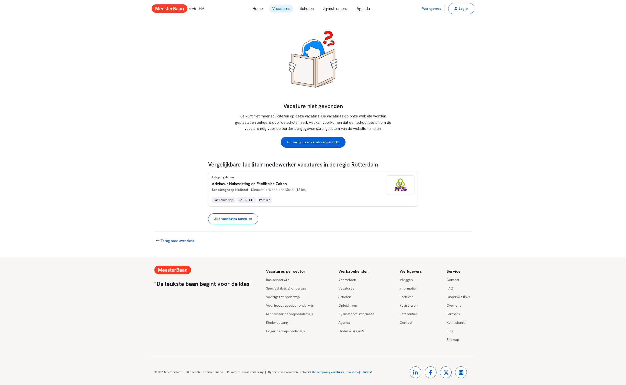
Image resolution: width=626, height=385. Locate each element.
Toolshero (352, 372)
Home (257, 8)
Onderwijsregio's (351, 331)
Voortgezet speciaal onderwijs (290, 305)
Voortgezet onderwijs (283, 297)
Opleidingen (347, 305)
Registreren (409, 305)
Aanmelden (347, 280)
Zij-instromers (335, 8)
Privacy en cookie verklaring (245, 372)
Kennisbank (456, 322)
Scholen (307, 8)
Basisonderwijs (277, 280)
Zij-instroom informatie (356, 314)
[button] (461, 8)
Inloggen (406, 280)
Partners (453, 314)
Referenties (409, 314)
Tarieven (407, 297)
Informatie (408, 288)
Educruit (366, 372)
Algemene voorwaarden (283, 372)
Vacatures (281, 8)
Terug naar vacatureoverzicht (315, 142)
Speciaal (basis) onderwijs (286, 288)
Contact (406, 322)
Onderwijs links (458, 297)
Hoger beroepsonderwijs (285, 331)
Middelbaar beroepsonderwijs (289, 314)
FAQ (450, 288)
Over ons (454, 305)
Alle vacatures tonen (230, 219)
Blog (450, 331)
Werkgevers (431, 8)
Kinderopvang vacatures (328, 372)
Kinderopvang (277, 322)
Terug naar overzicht (176, 241)
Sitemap (453, 339)
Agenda (363, 8)
